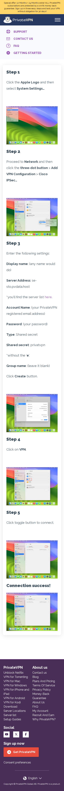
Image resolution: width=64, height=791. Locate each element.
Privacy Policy (41, 689)
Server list (10, 715)
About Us (38, 702)
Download (10, 706)
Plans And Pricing (43, 681)
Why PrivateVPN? (44, 719)
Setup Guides (12, 719)
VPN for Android (14, 698)
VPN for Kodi (12, 702)
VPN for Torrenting (16, 677)
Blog (35, 677)
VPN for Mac (12, 681)
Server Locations (15, 711)
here (48, 297)
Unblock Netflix (13, 672)
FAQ (35, 706)
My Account (40, 711)
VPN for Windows (15, 685)
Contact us (39, 672)
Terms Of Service (43, 685)
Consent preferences (17, 762)
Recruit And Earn (43, 715)
